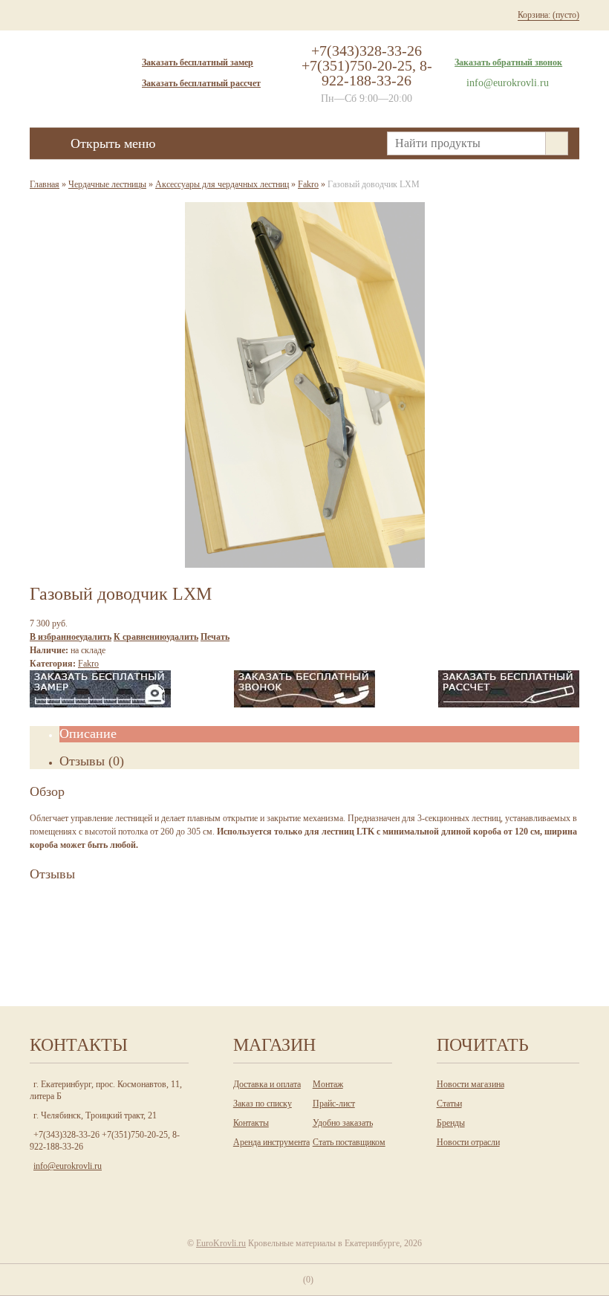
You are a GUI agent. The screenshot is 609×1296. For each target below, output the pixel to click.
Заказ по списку (262, 1103)
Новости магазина (470, 1084)
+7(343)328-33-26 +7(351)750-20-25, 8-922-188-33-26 (367, 65)
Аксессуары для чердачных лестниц (222, 184)
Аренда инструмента (271, 1142)
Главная (44, 184)
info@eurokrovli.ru (507, 82)
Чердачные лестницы (107, 184)
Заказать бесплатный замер (197, 62)
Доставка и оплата (267, 1084)
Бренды (451, 1123)
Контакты (251, 1123)
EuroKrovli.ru (221, 1243)
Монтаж (328, 1084)
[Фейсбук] (333, 1192)
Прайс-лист (334, 1103)
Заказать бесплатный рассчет (201, 83)
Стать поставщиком (349, 1142)
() (308, 1279)
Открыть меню (113, 143)
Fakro (308, 184)
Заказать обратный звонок (508, 62)
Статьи (449, 1103)
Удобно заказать (343, 1123)
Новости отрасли (468, 1142)
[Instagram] (272, 1192)
